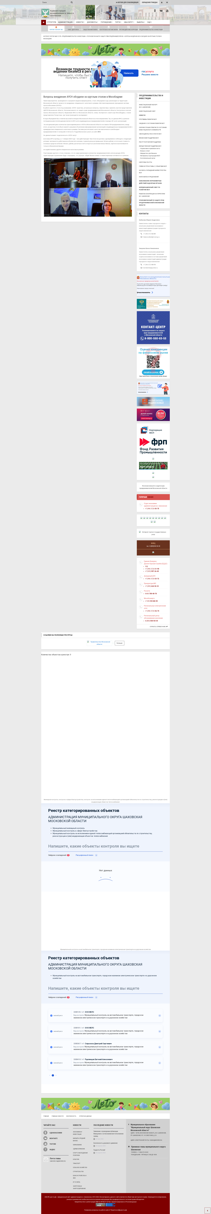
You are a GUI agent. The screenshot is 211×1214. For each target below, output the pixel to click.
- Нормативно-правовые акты (150, 148)
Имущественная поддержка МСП (150, 146)
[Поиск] (72, 2)
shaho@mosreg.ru (156, 1140)
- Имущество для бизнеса (148, 153)
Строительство (78, 1171)
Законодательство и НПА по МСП (150, 134)
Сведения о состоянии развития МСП (152, 123)
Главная (46, 1116)
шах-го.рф (53, 1197)
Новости (79, 22)
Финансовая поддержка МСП (149, 138)
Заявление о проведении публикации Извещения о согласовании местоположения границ (108, 1133)
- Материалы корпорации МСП (150, 156)
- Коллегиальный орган (147, 158)
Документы (92, 22)
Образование (77, 1145)
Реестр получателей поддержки (150, 142)
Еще (149, 22)
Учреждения (106, 22)
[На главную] (43, 22)
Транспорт (76, 1163)
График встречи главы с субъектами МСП (153, 166)
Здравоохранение (79, 1149)
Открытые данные (85, 1116)
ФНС (99, 132)
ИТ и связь (76, 1182)
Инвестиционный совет (147, 111)
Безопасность (71, 1116)
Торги (117, 22)
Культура (76, 1159)
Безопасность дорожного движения (105, 1143)
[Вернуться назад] (207, 1210)
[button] (161, 2)
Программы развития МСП (148, 119)
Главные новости (58, 1116)
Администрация (65, 22)
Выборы (140, 22)
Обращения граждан (149, 2)
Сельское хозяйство (80, 1167)
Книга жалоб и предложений (149, 177)
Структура (51, 22)
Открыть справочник (158, 626)
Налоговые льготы (145, 162)
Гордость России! (99, 1150)
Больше (119, 643)
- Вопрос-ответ (145, 151)
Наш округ (128, 22)
